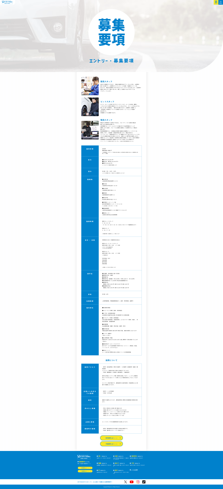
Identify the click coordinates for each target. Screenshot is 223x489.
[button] (220, 2)
